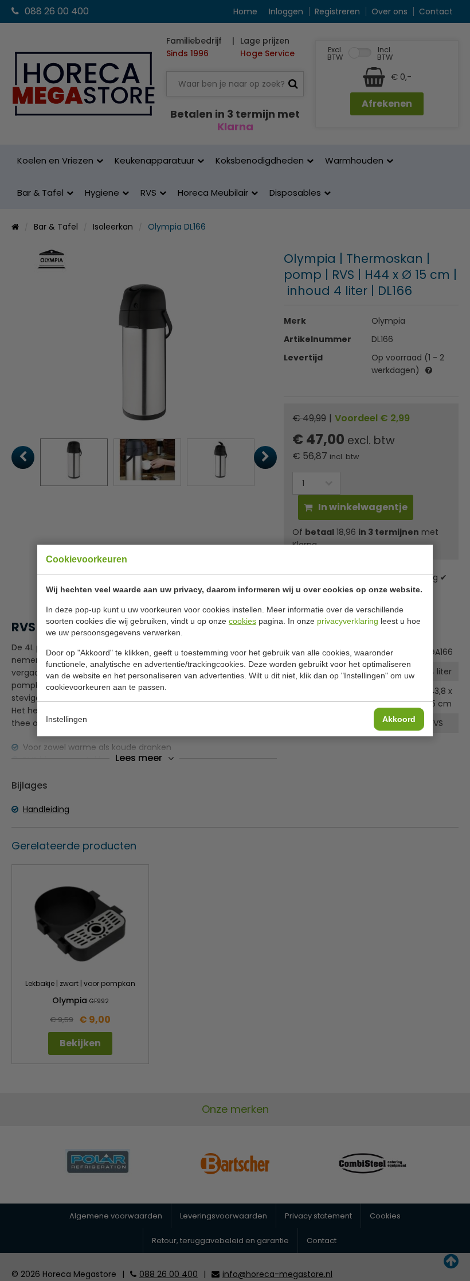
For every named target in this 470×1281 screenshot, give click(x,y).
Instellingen (66, 719)
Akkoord (399, 719)
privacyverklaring (347, 621)
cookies (242, 621)
